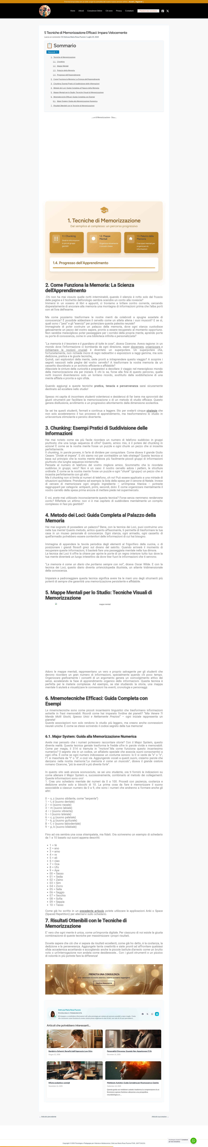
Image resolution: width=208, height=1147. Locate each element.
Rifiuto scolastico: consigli (59, 1083)
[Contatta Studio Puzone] (157, 1014)
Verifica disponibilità (104, 983)
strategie (151, 410)
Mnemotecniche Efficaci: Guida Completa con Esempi (73, 97)
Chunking (59, 62)
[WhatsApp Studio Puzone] (152, 1014)
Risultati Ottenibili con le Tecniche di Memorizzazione (72, 106)
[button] (148, 10)
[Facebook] (162, 11)
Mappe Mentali (60, 66)
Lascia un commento (52, 37)
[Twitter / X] (167, 11)
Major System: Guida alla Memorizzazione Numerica (75, 101)
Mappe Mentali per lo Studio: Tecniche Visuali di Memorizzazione (77, 92)
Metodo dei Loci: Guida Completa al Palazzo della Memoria (75, 88)
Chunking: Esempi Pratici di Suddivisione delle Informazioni (75, 84)
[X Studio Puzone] (147, 1014)
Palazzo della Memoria (64, 70)
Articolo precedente (47, 1117)
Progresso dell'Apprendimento (66, 75)
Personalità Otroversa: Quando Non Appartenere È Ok (129, 1051)
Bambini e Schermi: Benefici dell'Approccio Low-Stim (70, 1051)
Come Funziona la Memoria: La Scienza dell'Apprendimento (75, 79)
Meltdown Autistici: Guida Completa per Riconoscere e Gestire (133, 1083)
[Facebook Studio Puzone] (143, 1014)
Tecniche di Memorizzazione (63, 57)
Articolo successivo (160, 1117)
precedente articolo (92, 910)
